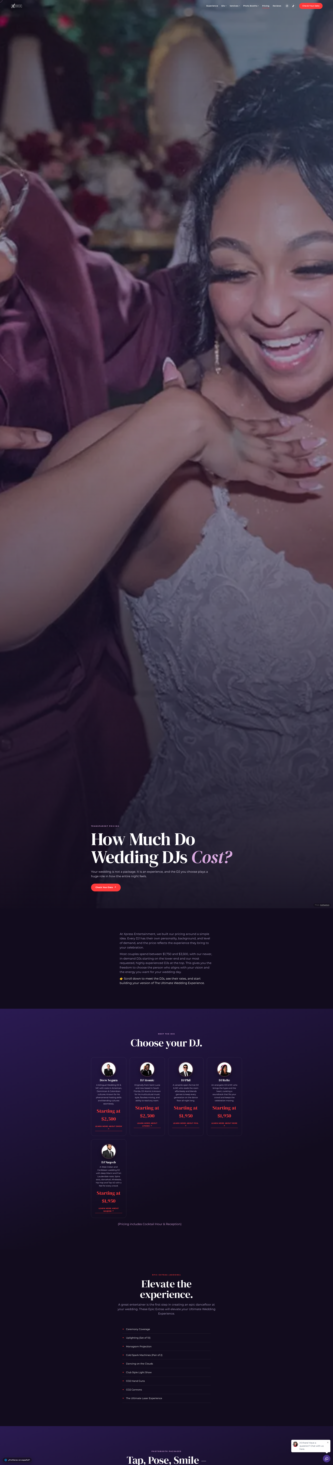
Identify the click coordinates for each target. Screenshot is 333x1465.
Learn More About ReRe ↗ (224, 1124)
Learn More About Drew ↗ (108, 1127)
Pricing (265, 6)
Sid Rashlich (324, 905)
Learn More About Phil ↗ (185, 1124)
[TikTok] (293, 6)
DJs (223, 6)
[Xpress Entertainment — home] (16, 6)
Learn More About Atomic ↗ (147, 1124)
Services (235, 6)
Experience (212, 6)
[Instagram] (287, 6)
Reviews (277, 6)
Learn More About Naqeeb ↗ (109, 1209)
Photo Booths (251, 6)
